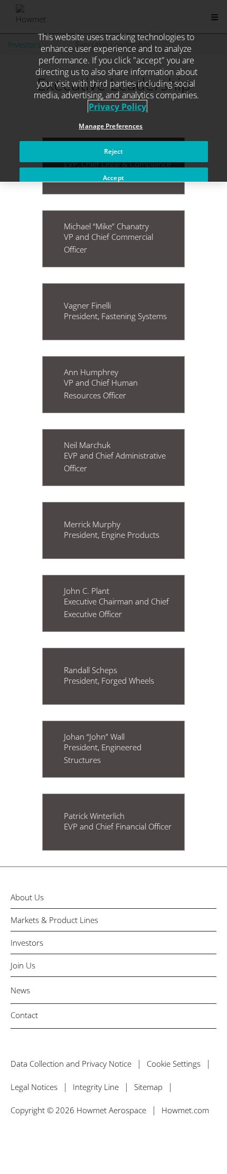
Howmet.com (185, 1110)
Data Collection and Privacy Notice (71, 1063)
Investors (27, 943)
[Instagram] (82, 1141)
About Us (27, 897)
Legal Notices (34, 1087)
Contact (24, 1015)
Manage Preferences (111, 126)
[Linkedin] (60, 1141)
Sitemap (148, 1087)
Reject (114, 151)
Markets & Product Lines (54, 920)
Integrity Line (96, 1087)
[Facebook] (37, 1141)
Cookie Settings (174, 1063)
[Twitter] (14, 1141)
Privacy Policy (117, 107)
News (20, 990)
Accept (113, 177)
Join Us (23, 966)
